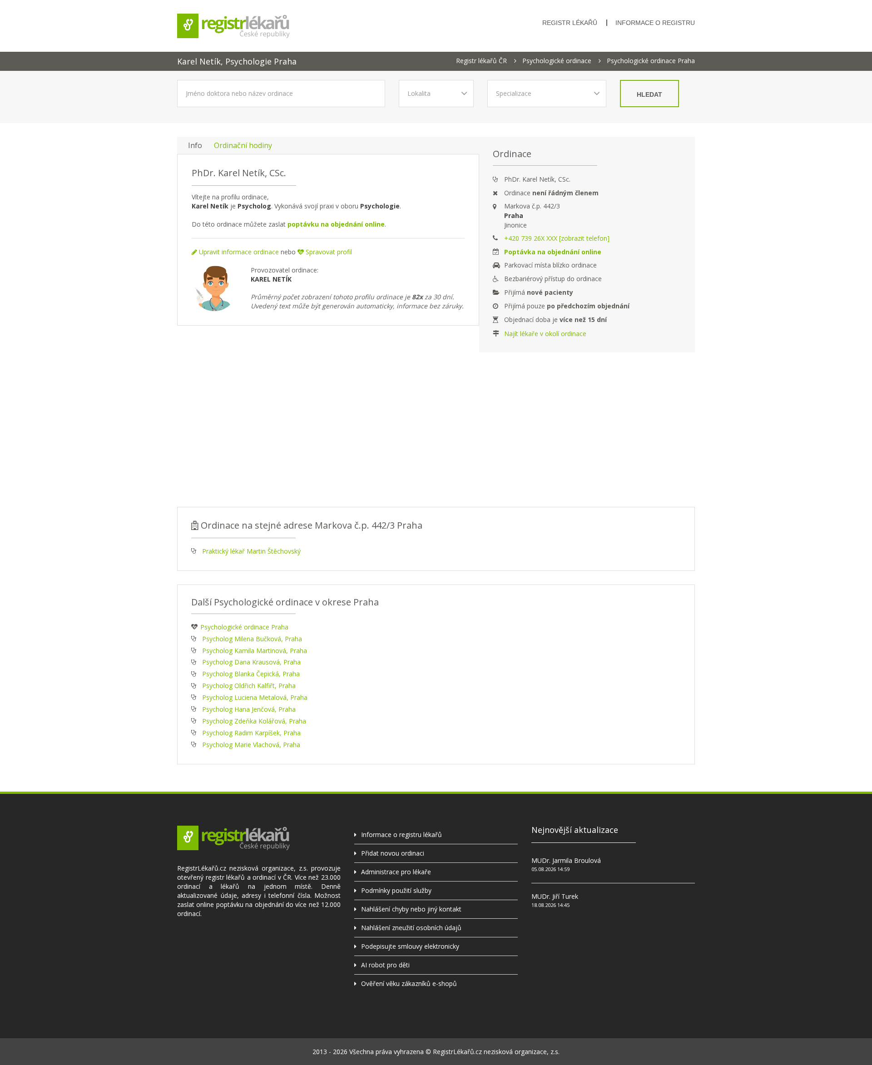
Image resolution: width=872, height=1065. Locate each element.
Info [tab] (195, 145)
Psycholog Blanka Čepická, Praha (251, 673)
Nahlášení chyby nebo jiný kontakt (411, 909)
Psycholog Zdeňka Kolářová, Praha (254, 721)
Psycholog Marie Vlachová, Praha (251, 744)
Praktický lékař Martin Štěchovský (251, 551)
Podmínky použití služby (396, 890)
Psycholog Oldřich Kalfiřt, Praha (249, 685)
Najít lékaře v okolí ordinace (545, 333)
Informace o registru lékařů (401, 834)
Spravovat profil (328, 252)
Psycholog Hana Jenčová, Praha (249, 709)
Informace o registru (655, 22)
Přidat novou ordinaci (392, 853)
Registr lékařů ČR (481, 61)
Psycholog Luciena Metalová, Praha (254, 697)
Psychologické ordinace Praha (651, 61)
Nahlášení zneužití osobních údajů (411, 927)
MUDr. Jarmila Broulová (566, 860)
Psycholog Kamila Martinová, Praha (254, 650)
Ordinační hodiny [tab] (243, 145)
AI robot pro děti (385, 965)
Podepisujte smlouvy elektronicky (410, 946)
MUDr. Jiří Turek (554, 896)
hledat (649, 94)
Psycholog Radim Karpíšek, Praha (251, 732)
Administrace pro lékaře (396, 871)
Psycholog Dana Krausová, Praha (251, 662)
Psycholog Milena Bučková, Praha (252, 638)
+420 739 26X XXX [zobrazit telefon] (556, 238)
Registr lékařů (569, 22)
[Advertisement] (436, 429)
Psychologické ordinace (556, 61)
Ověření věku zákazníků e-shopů (409, 983)
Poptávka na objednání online (552, 252)
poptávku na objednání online (336, 224)
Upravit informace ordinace (238, 252)
